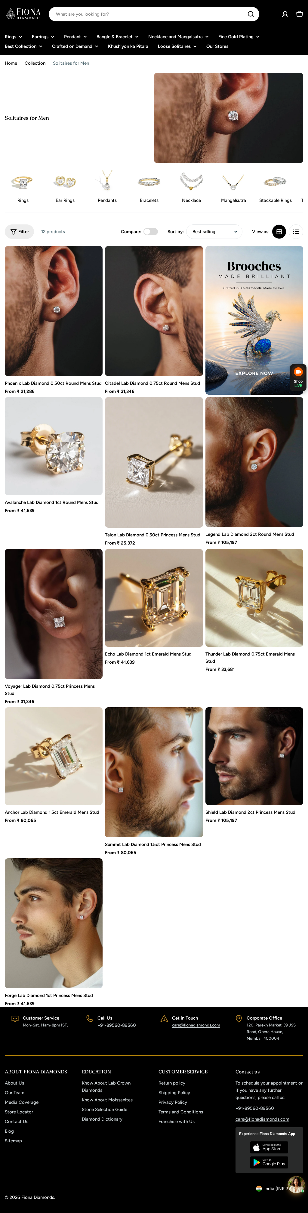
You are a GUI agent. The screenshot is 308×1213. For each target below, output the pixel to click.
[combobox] (154, 14)
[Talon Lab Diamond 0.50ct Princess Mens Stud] (154, 462)
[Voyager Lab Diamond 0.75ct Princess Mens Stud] (54, 614)
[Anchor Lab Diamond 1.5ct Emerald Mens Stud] (54, 756)
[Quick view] (94, 259)
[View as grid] (279, 231)
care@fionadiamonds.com (196, 1025)
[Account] (285, 14)
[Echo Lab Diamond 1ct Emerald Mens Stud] (154, 598)
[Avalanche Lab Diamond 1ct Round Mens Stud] (54, 446)
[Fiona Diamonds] (254, 320)
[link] (65, 187)
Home (11, 63)
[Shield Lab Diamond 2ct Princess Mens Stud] (254, 756)
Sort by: (176, 231)
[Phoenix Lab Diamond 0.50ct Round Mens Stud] (54, 311)
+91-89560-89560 (116, 1025)
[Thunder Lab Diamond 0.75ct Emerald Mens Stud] (254, 598)
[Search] (250, 14)
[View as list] (296, 231)
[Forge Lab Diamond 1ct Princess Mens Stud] (54, 923)
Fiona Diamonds (37, 1197)
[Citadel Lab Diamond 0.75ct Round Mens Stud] (154, 311)
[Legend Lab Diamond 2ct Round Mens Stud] (254, 462)
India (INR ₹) (277, 1188)
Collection (35, 63)
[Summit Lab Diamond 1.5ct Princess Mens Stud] (154, 772)
